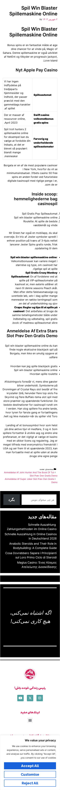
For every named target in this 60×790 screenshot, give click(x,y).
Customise (30, 774)
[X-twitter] (30, 698)
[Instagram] (39, 698)
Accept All (30, 766)
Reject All (30, 783)
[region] (30, 762)
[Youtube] (20, 698)
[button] (30, 720)
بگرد (11, 499)
